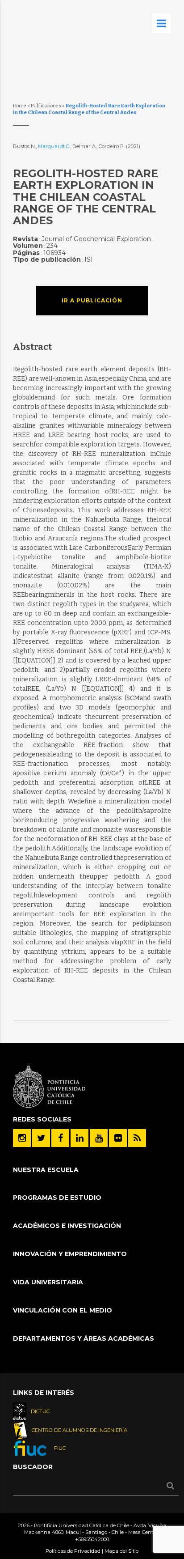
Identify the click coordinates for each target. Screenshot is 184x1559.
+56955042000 (92, 1539)
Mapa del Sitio (121, 1551)
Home (19, 106)
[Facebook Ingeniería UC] (60, 1138)
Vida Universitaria (48, 1282)
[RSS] (137, 1138)
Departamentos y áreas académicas (83, 1338)
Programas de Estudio (57, 1198)
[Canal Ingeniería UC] (99, 1138)
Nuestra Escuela (46, 1170)
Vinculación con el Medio (62, 1310)
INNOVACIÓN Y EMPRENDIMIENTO (70, 1254)
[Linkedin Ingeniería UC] (79, 1138)
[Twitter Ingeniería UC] (41, 1138)
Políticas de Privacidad (73, 1551)
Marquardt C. (54, 146)
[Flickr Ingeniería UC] (118, 1138)
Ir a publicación (92, 300)
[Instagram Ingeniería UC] (22, 1138)
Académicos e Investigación (67, 1226)
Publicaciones (46, 106)
